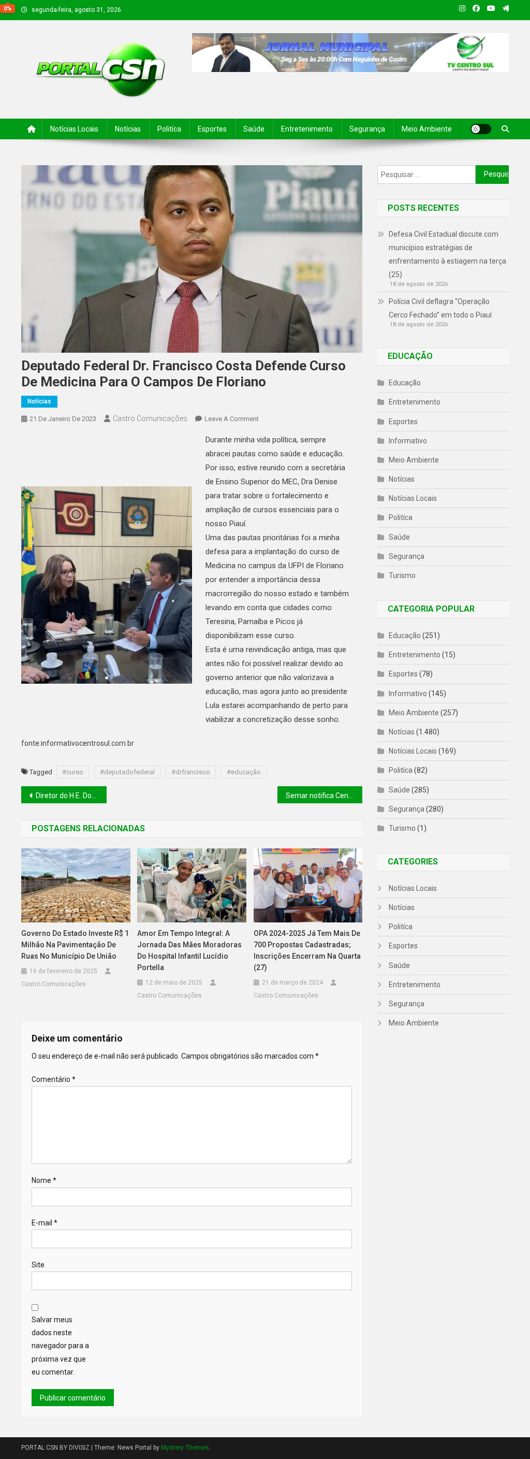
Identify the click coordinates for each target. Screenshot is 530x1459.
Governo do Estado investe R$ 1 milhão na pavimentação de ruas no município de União (75, 944)
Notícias (128, 129)
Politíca (169, 129)
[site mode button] (480, 129)
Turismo (402, 575)
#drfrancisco (190, 772)
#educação (244, 772)
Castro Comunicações (150, 418)
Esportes (212, 129)
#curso (72, 772)
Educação (405, 383)
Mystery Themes (185, 1447)
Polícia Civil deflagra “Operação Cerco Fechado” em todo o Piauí (440, 308)
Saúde (253, 129)
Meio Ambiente (427, 129)
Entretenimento (307, 129)
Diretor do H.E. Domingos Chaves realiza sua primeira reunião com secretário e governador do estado (71, 795)
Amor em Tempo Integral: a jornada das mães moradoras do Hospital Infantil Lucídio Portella (189, 950)
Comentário (54, 1079)
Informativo (408, 441)
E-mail (44, 1223)
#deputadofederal (127, 772)
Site (38, 1265)
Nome (44, 1180)
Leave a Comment (231, 419)
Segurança (367, 129)
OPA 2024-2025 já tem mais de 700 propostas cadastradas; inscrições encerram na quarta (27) (307, 950)
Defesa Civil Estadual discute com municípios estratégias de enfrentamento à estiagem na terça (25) (447, 254)
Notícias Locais (74, 129)
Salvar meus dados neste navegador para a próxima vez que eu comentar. (60, 1346)
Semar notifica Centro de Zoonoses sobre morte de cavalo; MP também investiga (324, 795)
